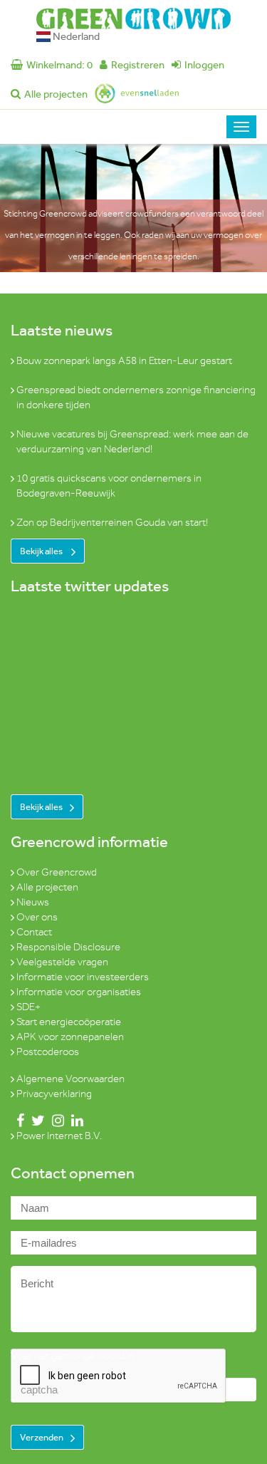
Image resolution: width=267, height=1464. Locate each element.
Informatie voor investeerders (82, 977)
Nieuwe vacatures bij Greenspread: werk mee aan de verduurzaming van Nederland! (132, 441)
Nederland (75, 36)
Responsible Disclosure (68, 947)
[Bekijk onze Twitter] (35, 1121)
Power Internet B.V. (59, 1136)
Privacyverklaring (54, 1094)
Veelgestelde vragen (62, 962)
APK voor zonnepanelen (70, 1037)
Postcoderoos (47, 1052)
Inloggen (204, 64)
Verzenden (41, 1437)
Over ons (37, 917)
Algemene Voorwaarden (70, 1079)
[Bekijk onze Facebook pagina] (17, 1121)
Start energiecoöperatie (68, 1022)
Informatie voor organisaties (78, 992)
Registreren (137, 64)
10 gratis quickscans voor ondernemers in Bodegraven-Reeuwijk (108, 485)
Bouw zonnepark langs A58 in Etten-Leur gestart (124, 361)
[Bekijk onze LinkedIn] (74, 1121)
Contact (34, 932)
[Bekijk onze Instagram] (55, 1121)
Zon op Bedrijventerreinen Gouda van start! (112, 522)
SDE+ (28, 1007)
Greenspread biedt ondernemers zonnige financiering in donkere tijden (136, 397)
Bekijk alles (42, 551)
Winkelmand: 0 (59, 64)
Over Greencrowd (56, 872)
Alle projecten (56, 94)
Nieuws (32, 902)
